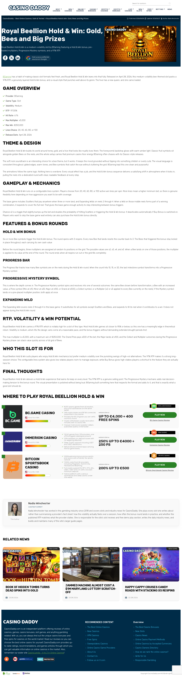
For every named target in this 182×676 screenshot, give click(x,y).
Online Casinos (80, 10)
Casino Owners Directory (146, 648)
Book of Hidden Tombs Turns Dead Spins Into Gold (28, 588)
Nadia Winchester (173, 18)
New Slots (139, 10)
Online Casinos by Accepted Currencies (153, 643)
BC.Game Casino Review (160, 420)
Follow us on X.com (96, 660)
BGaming (7, 77)
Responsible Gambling (145, 660)
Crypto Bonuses (116, 10)
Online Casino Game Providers (101, 648)
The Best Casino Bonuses (147, 627)
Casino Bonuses (92, 10)
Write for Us (140, 656)
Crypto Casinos (104, 10)
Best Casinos (56, 10)
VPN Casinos (93, 635)
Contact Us (92, 656)
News (169, 9)
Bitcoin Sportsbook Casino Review (160, 470)
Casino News (141, 635)
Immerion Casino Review (160, 445)
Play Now (160, 415)
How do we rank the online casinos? (151, 652)
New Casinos (68, 10)
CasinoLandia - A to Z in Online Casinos (46, 653)
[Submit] (169, 3)
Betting (159, 9)
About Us (91, 652)
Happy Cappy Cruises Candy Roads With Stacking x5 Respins (150, 588)
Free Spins (149, 10)
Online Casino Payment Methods (150, 639)
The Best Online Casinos (98, 627)
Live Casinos (128, 10)
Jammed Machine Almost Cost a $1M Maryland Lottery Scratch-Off (90, 589)
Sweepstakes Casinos (97, 643)
